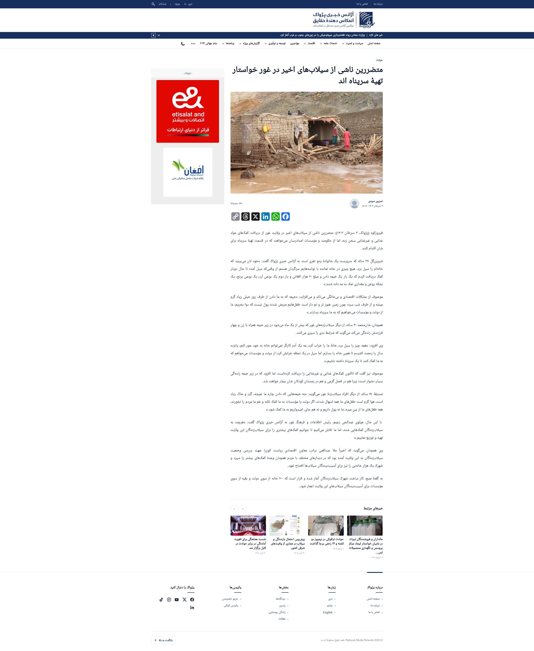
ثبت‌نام (162, 4)
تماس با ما (362, 4)
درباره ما (378, 4)
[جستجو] (153, 4)
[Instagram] (169, 599)
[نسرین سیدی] (354, 204)
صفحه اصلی (374, 43)
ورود (177, 4)
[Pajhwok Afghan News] (344, 20)
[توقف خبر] (153, 35)
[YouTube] (176, 599)
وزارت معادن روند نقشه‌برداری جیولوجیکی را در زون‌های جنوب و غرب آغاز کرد (322, 35)
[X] (184, 599)
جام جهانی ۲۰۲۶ (208, 43)
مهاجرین (294, 43)
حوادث (379, 60)
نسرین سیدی (375, 201)
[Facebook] (192, 599)
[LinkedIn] (192, 607)
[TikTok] (161, 599)
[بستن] (159, 35)
